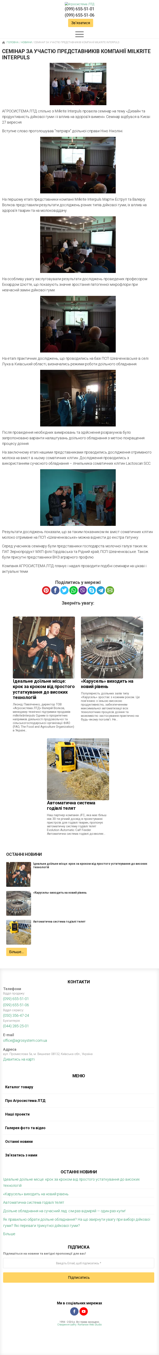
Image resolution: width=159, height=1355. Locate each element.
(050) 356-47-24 (16, 1015)
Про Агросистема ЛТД (25, 1100)
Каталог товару (19, 1087)
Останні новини (19, 1141)
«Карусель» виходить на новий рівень (36, 1194)
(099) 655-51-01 (79, 8)
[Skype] (92, 590)
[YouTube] (84, 1311)
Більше (9, 1234)
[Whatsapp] (73, 590)
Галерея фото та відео (25, 1128)
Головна (12, 42)
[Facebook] (74, 1311)
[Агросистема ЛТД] (79, 4)
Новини (26, 42)
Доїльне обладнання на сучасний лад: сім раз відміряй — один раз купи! (64, 1211)
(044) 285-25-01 (16, 1026)
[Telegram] (101, 590)
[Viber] (82, 590)
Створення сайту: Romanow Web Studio (79, 1324)
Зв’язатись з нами (21, 1155)
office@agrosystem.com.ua (25, 1040)
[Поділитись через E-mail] (110, 590)
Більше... (16, 952)
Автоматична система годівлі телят (33, 1202)
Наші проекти (17, 1114)
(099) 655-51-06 (79, 15)
